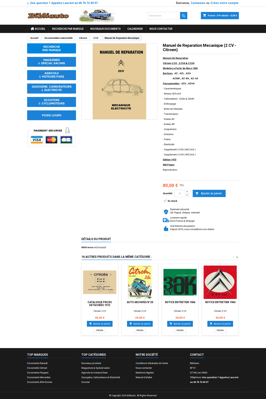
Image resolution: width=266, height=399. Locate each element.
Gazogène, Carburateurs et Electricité (100, 377)
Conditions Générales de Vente (152, 363)
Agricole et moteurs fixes (94, 372)
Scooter (85, 382)
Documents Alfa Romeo (39, 382)
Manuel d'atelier (144, 377)
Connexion (198, 3)
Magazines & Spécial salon (95, 368)
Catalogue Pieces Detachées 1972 (100, 304)
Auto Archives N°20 (140, 302)
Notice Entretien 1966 (180, 302)
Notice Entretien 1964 (220, 302)
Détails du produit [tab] (96, 239)
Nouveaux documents (105, 28)
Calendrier (135, 28)
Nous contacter (160, 28)
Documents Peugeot (37, 372)
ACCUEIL (39, 28)
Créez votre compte (224, 3)
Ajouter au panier (208, 193)
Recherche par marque (68, 28)
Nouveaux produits (91, 363)
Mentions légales (145, 372)
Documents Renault (37, 363)
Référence (87, 247)
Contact (197, 354)
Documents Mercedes (38, 377)
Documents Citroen (37, 368)
